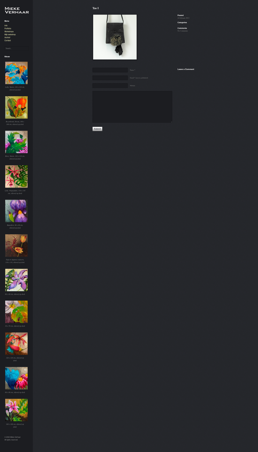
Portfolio (7, 28)
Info (5, 25)
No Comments (183, 31)
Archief (7, 37)
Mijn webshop (10, 34)
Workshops (9, 31)
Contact (7, 40)
